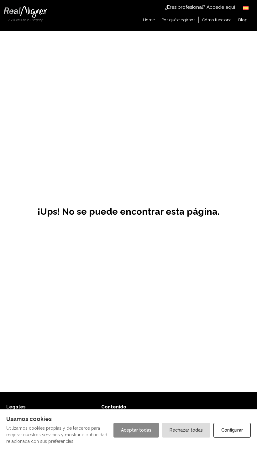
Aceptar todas (136, 430)
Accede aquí (221, 7)
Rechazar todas (186, 430)
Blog (243, 19)
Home (149, 19)
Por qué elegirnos (178, 19)
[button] (246, 7)
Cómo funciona (217, 19)
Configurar (232, 430)
